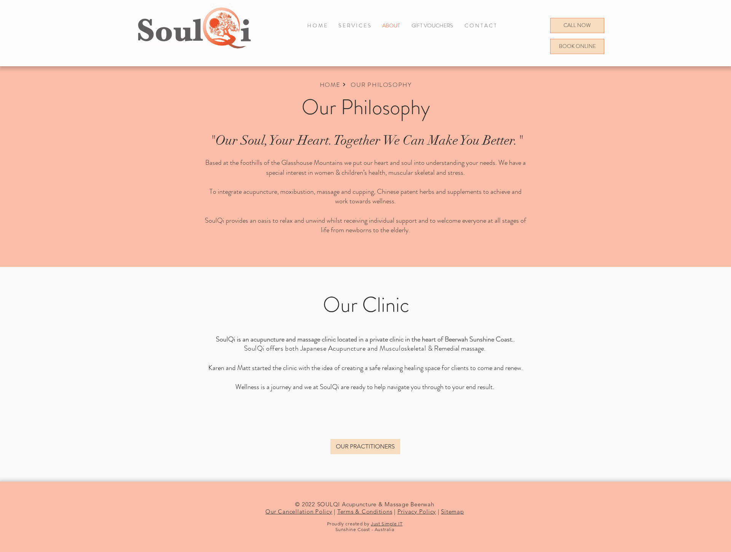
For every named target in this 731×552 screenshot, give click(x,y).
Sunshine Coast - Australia (364, 529)
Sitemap (452, 511)
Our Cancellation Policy (298, 511)
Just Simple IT (386, 523)
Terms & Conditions (365, 511)
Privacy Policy (416, 511)
